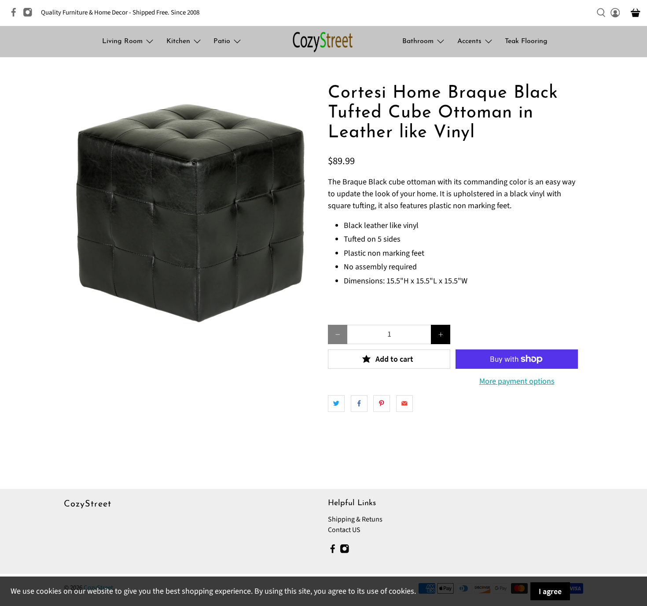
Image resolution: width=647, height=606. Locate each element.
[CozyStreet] (323, 41)
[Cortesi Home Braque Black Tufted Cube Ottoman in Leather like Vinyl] (191, 211)
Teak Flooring (526, 41)
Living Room (122, 41)
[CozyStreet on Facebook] (16, 15)
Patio (221, 41)
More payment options (517, 381)
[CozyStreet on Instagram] (30, 15)
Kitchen (178, 41)
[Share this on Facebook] (359, 403)
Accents (469, 41)
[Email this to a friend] (404, 403)
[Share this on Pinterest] (381, 403)
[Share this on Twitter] (336, 403)
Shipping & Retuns (355, 519)
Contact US (344, 530)
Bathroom (418, 41)
